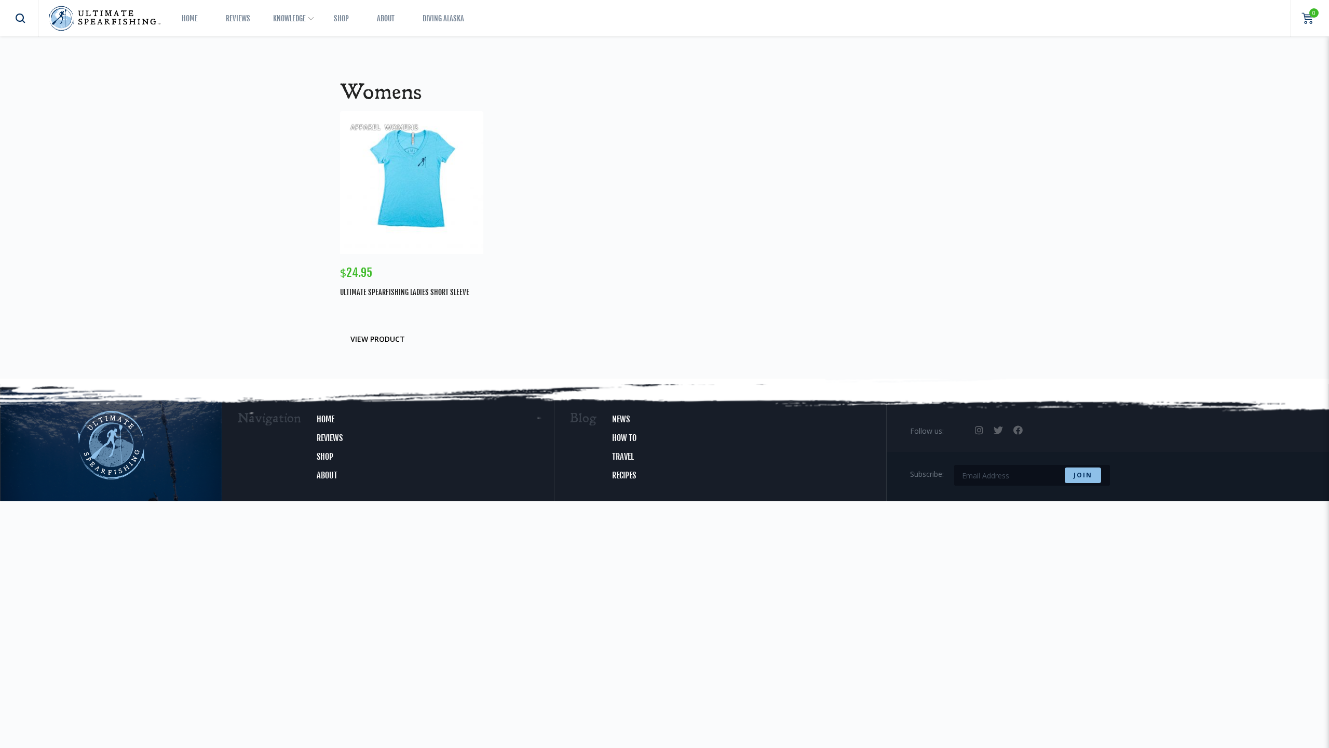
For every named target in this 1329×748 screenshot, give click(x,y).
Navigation (269, 419)
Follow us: (927, 431)
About (386, 18)
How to (624, 438)
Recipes (624, 475)
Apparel (365, 127)
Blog (583, 419)
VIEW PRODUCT (377, 339)
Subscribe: (927, 474)
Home (190, 18)
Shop (341, 18)
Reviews (238, 18)
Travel (623, 456)
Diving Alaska (443, 18)
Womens (401, 127)
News (621, 419)
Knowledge (289, 18)
